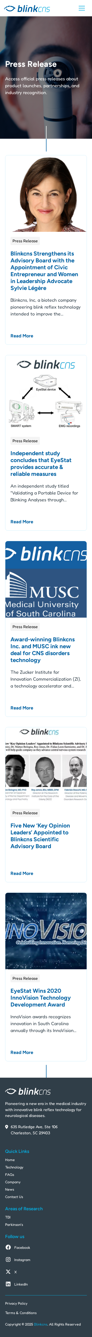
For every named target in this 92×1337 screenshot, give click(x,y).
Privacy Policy (16, 1303)
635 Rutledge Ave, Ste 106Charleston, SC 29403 (34, 1129)
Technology (14, 1167)
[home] (27, 8)
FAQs (9, 1174)
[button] (82, 8)
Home (10, 1159)
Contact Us (14, 1196)
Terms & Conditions (21, 1312)
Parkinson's (14, 1224)
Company (12, 1182)
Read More (21, 336)
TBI (7, 1217)
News (9, 1189)
